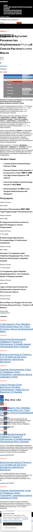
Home (6, 5)
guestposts (3, 66)
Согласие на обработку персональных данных (13, 12)
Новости (22, 31)
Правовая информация (13, 10)
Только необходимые (10, 527)
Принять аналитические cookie (12, 524)
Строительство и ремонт (25, 38)
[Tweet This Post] (18, 77)
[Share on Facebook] (18, 75)
